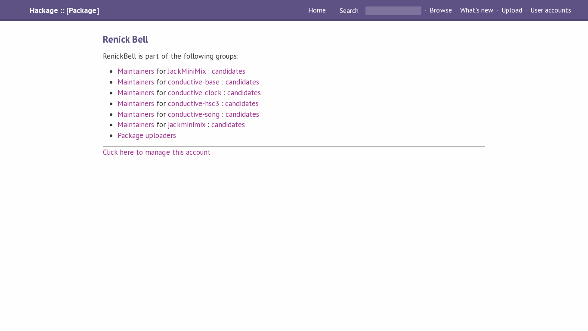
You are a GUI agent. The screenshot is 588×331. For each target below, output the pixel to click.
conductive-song (193, 114)
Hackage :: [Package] (64, 10)
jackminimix (186, 124)
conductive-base (193, 82)
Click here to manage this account (156, 152)
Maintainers (136, 71)
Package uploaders (147, 135)
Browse (441, 10)
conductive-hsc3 (193, 103)
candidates (228, 71)
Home (317, 10)
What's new (476, 10)
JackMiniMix (186, 71)
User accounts (550, 10)
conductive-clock (194, 92)
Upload (511, 10)
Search (349, 10)
